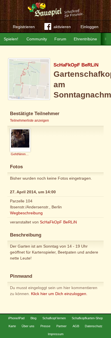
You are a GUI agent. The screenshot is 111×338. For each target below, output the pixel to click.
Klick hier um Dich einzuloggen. (59, 293)
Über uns (28, 326)
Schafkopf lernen (54, 318)
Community (36, 39)
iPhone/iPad (16, 318)
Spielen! (11, 39)
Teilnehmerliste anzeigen (29, 121)
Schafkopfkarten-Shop (87, 318)
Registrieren (24, 26)
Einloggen (89, 26)
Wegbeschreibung (26, 213)
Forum (60, 39)
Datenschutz (93, 326)
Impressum (55, 334)
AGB (76, 326)
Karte (12, 326)
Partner (61, 326)
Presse (45, 326)
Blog (33, 318)
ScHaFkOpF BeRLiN (76, 65)
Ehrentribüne (85, 39)
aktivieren (62, 26)
